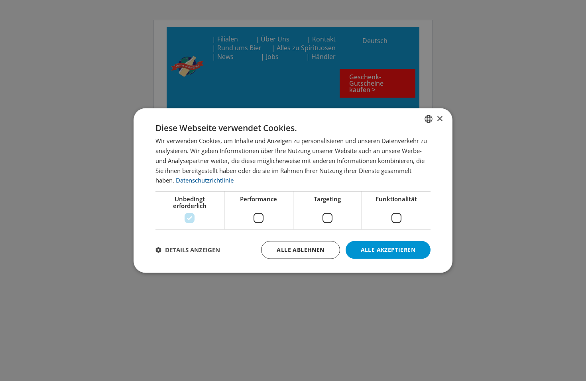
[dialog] (293, 190)
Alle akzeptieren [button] (388, 249)
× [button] (439, 119)
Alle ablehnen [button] (300, 249)
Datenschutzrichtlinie (205, 180)
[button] (187, 249)
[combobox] (429, 119)
